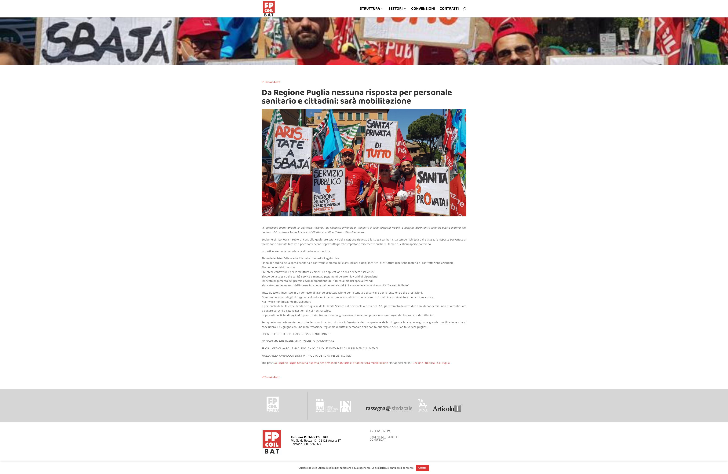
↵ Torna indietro (271, 82)
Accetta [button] (422, 467)
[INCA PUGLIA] (345, 411)
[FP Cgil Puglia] (273, 411)
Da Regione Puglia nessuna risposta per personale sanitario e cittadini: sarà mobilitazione (330, 363)
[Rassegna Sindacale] (389, 411)
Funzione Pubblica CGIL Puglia (430, 363)
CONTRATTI (449, 9)
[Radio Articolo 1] (448, 411)
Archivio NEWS (380, 431)
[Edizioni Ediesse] (423, 411)
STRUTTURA (370, 9)
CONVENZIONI (423, 9)
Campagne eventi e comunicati (384, 438)
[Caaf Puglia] (327, 411)
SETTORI (395, 9)
